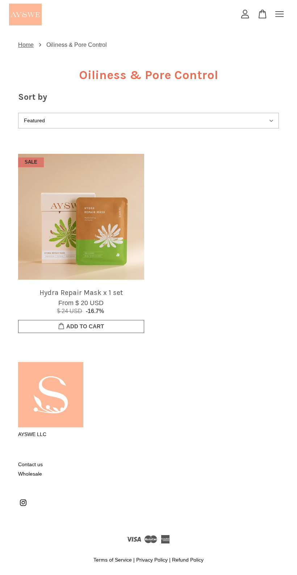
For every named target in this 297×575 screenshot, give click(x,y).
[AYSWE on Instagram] (23, 506)
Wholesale (30, 474)
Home (26, 45)
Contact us (30, 464)
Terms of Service (112, 560)
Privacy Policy (152, 560)
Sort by (32, 97)
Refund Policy (188, 560)
